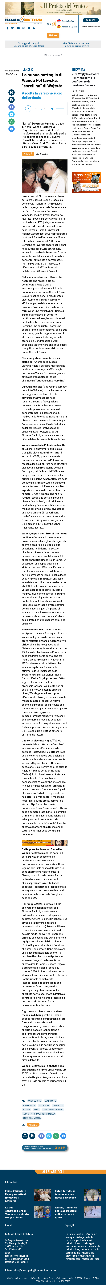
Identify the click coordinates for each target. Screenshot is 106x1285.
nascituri (26, 1109)
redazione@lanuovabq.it (17, 1255)
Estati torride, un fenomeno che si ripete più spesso (65, 1194)
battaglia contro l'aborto (53, 1109)
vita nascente (58, 1105)
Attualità (58, 55)
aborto (36, 1109)
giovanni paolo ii (29, 1105)
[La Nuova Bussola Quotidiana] (24, 20)
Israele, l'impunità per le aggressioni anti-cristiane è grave (66, 1212)
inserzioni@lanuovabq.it (16, 1261)
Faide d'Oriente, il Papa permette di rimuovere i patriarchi (15, 1195)
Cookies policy (27, 1270)
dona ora (90, 20)
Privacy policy (11, 1270)
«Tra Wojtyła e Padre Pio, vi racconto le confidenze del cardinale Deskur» (85, 79)
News (68, 21)
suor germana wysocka (32, 1118)
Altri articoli (53, 1171)
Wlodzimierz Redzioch (11, 72)
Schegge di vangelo (29, 43)
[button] (53, 35)
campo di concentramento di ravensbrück (39, 1113)
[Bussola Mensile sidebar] (86, 182)
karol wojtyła (50, 1100)
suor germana (44, 1105)
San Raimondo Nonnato (76, 43)
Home (48, 55)
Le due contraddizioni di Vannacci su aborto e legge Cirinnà (17, 1212)
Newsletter (91, 26)
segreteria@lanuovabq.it (17, 1258)
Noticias (69, 26)
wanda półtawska (34, 1100)
